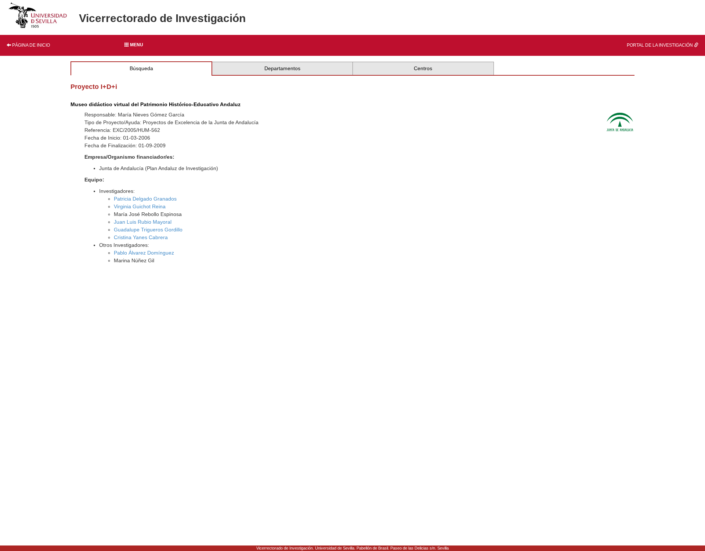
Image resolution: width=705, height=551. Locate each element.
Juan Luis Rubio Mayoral (142, 222)
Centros (423, 68)
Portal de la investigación (660, 45)
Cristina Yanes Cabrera (141, 237)
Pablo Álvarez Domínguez (144, 253)
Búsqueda (141, 68)
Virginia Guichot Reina (140, 206)
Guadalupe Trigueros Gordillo (148, 230)
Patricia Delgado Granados (145, 199)
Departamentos (282, 68)
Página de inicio (30, 45)
